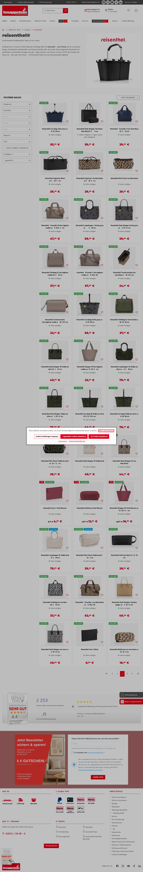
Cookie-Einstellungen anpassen (47, 436)
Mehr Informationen (106, 431)
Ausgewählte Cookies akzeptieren (74, 436)
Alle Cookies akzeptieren (99, 436)
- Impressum (62, 441)
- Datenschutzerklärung (76, 441)
